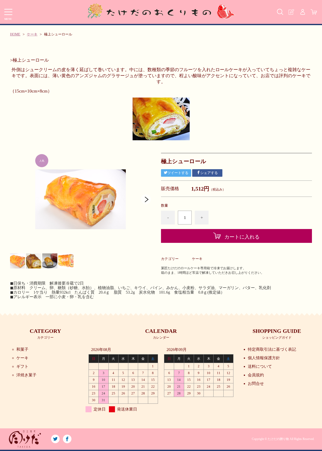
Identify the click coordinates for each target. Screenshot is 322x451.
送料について (260, 366)
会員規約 (256, 375)
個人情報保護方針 (264, 358)
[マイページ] (302, 12)
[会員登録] (291, 12)
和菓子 (22, 349)
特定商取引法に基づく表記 (272, 349)
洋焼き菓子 (26, 375)
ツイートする (177, 173)
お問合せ (256, 383)
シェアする (209, 173)
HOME (15, 34)
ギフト (22, 366)
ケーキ (32, 34)
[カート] (313, 12)
